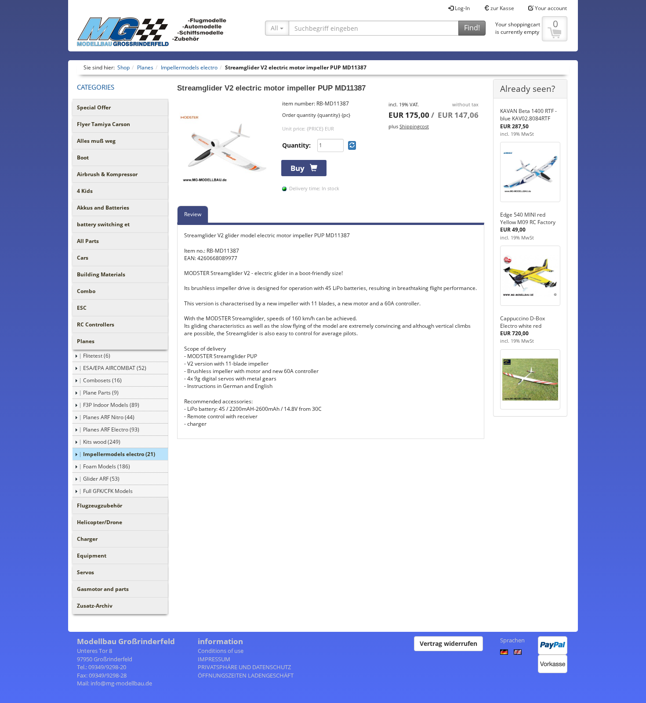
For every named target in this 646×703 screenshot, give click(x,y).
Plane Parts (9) (101, 392)
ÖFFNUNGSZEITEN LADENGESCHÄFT (246, 675)
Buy (300, 168)
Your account (550, 8)
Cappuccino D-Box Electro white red (522, 322)
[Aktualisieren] (352, 145)
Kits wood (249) (101, 442)
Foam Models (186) (106, 466)
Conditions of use (220, 651)
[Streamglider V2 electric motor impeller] (225, 148)
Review (192, 214)
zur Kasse (501, 8)
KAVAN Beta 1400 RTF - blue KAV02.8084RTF (528, 114)
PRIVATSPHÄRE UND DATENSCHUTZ (244, 667)
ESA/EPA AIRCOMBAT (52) (114, 368)
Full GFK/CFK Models (108, 491)
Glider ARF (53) (101, 478)
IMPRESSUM (214, 659)
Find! (472, 28)
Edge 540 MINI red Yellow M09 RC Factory (527, 218)
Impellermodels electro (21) (119, 454)
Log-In (462, 8)
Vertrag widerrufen (448, 643)
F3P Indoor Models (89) (111, 405)
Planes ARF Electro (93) (111, 429)
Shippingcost (414, 126)
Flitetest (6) (96, 355)
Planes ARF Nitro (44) (108, 417)
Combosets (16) (102, 380)
